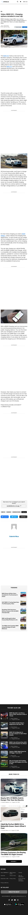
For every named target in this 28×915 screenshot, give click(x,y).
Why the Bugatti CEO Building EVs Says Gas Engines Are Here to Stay (18, 762)
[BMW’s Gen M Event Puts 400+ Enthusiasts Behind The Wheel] (4, 742)
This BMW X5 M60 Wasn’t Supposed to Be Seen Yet (16, 723)
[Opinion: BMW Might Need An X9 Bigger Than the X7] (4, 751)
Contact (20, 872)
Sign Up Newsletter (21, 876)
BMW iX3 (6, 56)
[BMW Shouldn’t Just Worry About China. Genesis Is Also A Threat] (4, 713)
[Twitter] (12, 900)
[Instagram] (18, 900)
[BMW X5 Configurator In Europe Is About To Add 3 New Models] (4, 732)
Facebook (5, 516)
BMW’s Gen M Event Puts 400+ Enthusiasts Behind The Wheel (18, 742)
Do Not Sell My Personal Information (22, 879)
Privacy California (4, 882)
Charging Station (16, 512)
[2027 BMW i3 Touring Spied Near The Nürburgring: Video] (23, 601)
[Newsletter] (20, 1)
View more (13, 861)
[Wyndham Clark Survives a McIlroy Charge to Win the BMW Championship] (23, 609)
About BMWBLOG (5, 872)
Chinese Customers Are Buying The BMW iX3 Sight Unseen (13, 853)
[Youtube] (15, 900)
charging (9, 512)
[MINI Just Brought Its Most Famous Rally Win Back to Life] (23, 617)
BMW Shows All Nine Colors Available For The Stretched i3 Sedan (10, 595)
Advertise (3, 875)
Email (24, 516)
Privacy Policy (13, 878)
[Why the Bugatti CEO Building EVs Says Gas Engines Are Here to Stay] (4, 760)
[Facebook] (9, 900)
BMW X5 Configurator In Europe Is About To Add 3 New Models (18, 733)
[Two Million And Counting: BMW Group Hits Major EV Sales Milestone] (23, 625)
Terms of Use (13, 875)
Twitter (14, 516)
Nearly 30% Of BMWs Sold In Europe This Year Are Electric (12, 799)
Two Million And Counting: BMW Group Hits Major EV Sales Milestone (10, 627)
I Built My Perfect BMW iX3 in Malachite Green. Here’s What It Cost (13, 826)
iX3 (1, 11)
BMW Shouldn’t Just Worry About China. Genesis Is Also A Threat (18, 714)
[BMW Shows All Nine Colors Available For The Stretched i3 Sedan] (23, 592)
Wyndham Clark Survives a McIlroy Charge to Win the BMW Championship (10, 611)
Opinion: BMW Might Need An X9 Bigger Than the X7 (17, 752)
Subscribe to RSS (4, 878)
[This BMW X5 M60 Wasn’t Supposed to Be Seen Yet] (4, 723)
